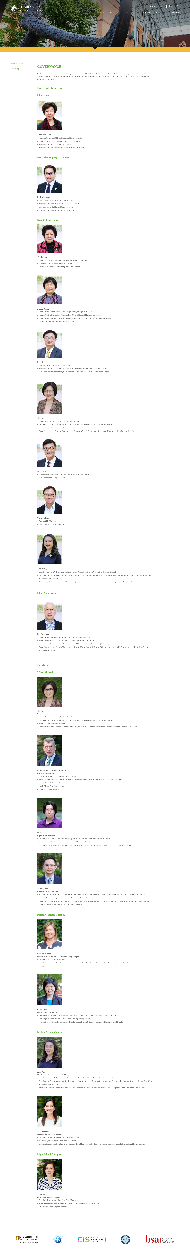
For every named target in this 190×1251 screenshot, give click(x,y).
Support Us (160, 12)
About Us (100, 12)
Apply (145, 6)
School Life (128, 12)
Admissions (175, 12)
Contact (160, 6)
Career (152, 6)
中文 (170, 6)
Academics (113, 12)
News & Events (144, 12)
